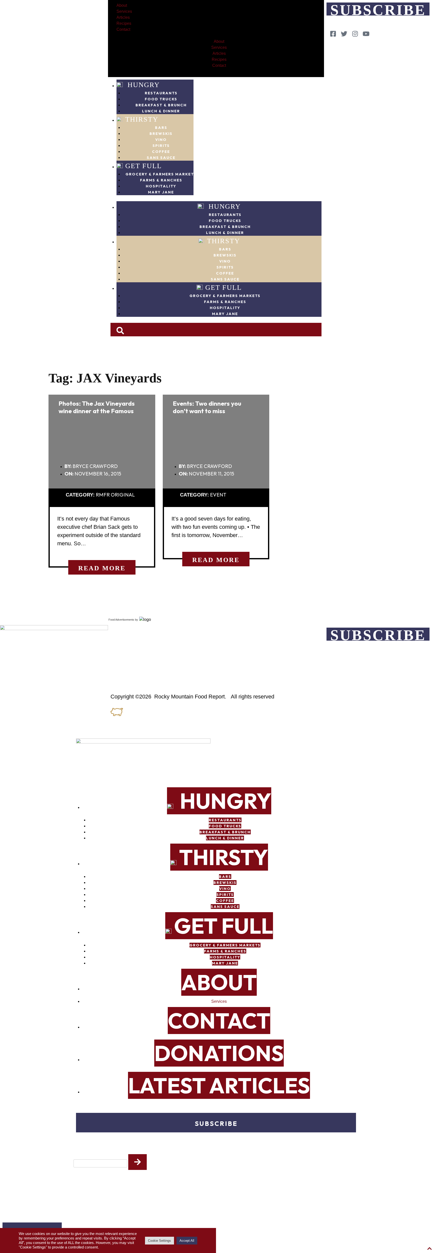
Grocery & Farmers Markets (161, 174)
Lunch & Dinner (161, 111)
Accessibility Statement (139, 663)
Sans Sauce (161, 157)
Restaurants (161, 93)
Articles (123, 17)
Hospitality (161, 186)
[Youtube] (365, 34)
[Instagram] (353, 34)
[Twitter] (343, 34)
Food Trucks (161, 99)
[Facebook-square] (331, 34)
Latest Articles (219, 1085)
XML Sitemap (125, 673)
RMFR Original (115, 494)
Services (124, 11)
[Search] (137, 1162)
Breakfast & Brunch (161, 105)
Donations (219, 1053)
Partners (121, 641)
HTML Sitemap (126, 684)
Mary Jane (161, 192)
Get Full (143, 166)
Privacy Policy (128, 652)
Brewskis (161, 133)
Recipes (123, 23)
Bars (161, 127)
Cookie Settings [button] (159, 1240)
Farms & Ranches (161, 180)
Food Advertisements (121, 619)
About (121, 5)
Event (218, 494)
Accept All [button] (187, 1240)
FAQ (114, 630)
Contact (123, 29)
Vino (161, 139)
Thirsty (141, 119)
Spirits (161, 145)
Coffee (161, 151)
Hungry (142, 85)
